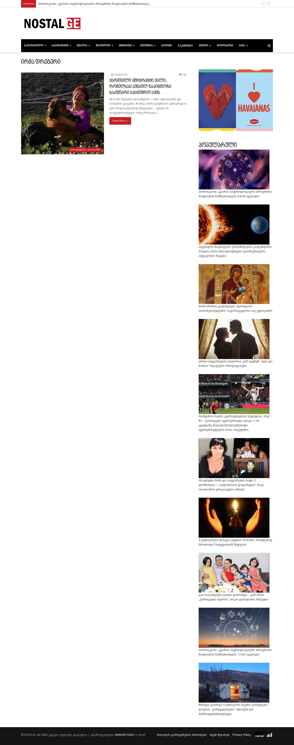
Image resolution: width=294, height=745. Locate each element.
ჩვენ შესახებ (219, 734)
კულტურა (146, 45)
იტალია (82, 45)
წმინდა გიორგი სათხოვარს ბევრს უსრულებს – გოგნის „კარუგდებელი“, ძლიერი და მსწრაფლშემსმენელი (234, 709)
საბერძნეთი (60, 45)
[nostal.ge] (52, 23)
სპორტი (166, 45)
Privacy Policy (241, 734)
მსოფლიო (103, 45)
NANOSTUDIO (124, 734)
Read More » (120, 120)
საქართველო (33, 45)
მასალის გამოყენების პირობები (182, 734)
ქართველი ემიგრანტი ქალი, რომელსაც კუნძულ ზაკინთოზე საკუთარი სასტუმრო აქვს (140, 86)
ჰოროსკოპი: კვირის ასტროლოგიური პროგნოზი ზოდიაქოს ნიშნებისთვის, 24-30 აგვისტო (105, 3)
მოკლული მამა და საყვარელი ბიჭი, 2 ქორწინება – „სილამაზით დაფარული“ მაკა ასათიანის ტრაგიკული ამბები (231, 485)
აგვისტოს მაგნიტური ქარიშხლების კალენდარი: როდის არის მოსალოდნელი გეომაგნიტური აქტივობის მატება (235, 251)
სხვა (242, 45)
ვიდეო (203, 45)
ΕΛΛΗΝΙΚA (185, 45)
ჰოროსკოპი (225, 45)
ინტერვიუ (125, 45)
